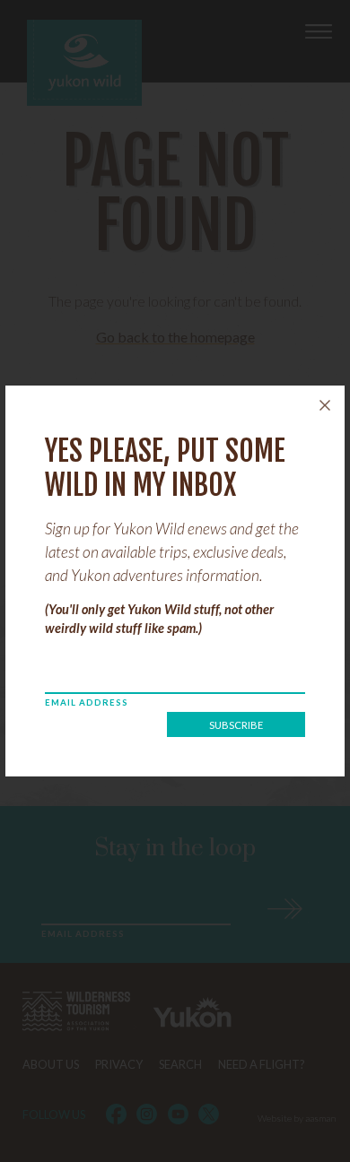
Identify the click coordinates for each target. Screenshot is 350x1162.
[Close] (325, 405)
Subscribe (236, 725)
